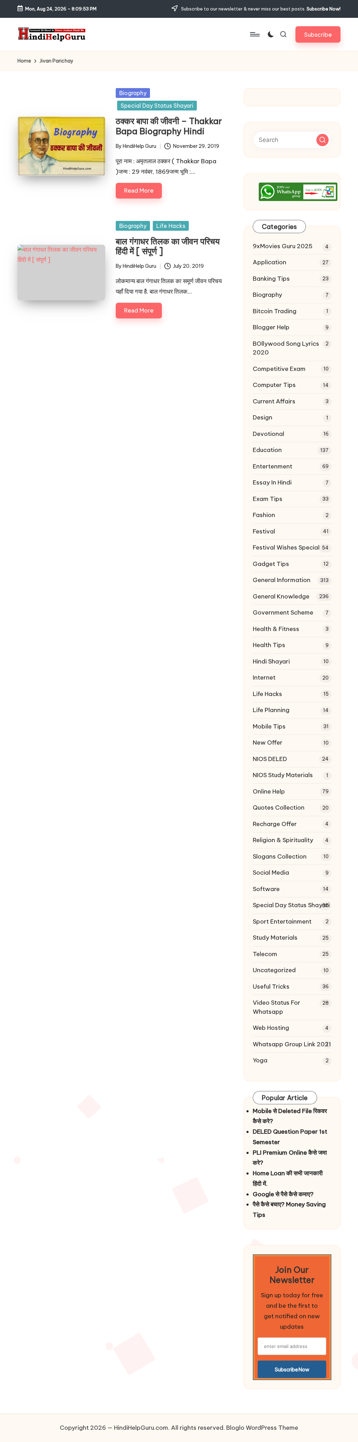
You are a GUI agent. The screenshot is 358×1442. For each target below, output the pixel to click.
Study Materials (275, 937)
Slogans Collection (280, 856)
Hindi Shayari (271, 661)
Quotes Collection (279, 807)
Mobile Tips (269, 726)
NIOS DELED (270, 759)
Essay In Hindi (272, 482)
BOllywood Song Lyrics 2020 (286, 348)
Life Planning (271, 710)
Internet (264, 677)
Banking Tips (271, 278)
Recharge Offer (275, 824)
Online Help (269, 791)
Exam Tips (267, 499)
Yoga (260, 1060)
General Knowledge (281, 596)
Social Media (271, 872)
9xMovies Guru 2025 (283, 246)
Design (262, 417)
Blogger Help (271, 327)
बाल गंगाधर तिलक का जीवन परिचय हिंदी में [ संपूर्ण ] (168, 246)
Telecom (265, 954)
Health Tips (269, 645)
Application (269, 262)
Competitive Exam (279, 369)
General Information (281, 580)
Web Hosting (271, 1028)
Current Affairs (274, 401)
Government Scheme (283, 612)
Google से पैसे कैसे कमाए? (283, 1194)
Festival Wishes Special (286, 547)
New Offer (267, 742)
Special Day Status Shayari (157, 105)
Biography (132, 92)
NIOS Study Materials (283, 775)
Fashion (264, 515)
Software (266, 889)
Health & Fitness (276, 629)
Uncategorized (274, 970)
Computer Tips (274, 385)
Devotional (268, 434)
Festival (264, 531)
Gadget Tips (271, 564)
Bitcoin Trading (274, 311)
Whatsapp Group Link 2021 (292, 1044)
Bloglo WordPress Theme (262, 1428)
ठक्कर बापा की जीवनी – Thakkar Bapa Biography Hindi (169, 126)
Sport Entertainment (282, 921)
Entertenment (272, 466)
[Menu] (254, 34)
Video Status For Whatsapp (276, 1007)
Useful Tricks (271, 986)
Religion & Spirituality (283, 840)
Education (267, 450)
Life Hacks (170, 225)
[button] (318, 34)
